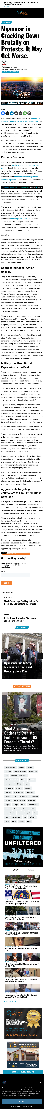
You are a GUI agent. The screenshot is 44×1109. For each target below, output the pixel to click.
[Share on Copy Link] (29, 113)
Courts (6, 659)
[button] (41, 1082)
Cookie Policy (15, 1106)
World (30, 6)
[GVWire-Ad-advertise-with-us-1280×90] (22, 104)
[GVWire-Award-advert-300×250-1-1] (23, 1038)
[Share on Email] (20, 113)
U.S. (6, 915)
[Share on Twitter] (7, 113)
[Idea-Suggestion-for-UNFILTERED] (23, 866)
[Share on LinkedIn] (12, 113)
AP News (7, 23)
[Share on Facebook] (3, 113)
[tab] (15, 870)
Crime (7, 899)
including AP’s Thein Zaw (20, 219)
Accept (22, 1102)
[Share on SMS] (25, 113)
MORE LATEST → (10, 1001)
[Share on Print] (16, 113)
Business (8, 946)
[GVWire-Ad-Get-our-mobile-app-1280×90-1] (22, 188)
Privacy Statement (26, 1106)
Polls (7, 962)
